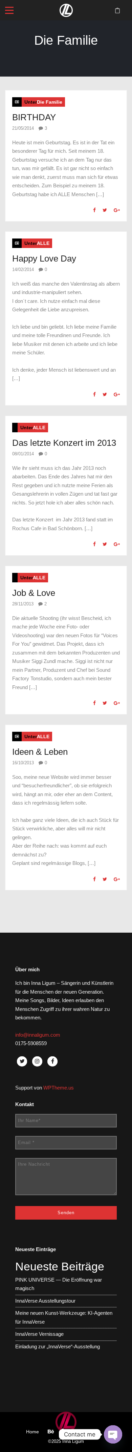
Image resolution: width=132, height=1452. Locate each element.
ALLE (43, 243)
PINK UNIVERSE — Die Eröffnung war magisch (58, 1284)
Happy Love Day (44, 258)
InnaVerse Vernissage (39, 1334)
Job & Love (33, 593)
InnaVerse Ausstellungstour (45, 1301)
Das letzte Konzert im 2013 (64, 443)
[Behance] (51, 1431)
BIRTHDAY (34, 117)
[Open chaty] (113, 1434)
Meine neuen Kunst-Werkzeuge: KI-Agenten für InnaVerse (63, 1317)
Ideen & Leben (40, 752)
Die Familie (49, 102)
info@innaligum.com (37, 1035)
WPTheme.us (58, 1088)
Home (32, 1431)
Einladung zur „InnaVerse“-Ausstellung (57, 1346)
